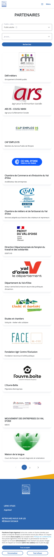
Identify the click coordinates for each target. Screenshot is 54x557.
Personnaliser (12, 553)
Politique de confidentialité (42, 537)
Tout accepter (25, 547)
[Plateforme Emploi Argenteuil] (4, 4)
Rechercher (27, 44)
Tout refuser (37, 553)
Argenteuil (8, 510)
